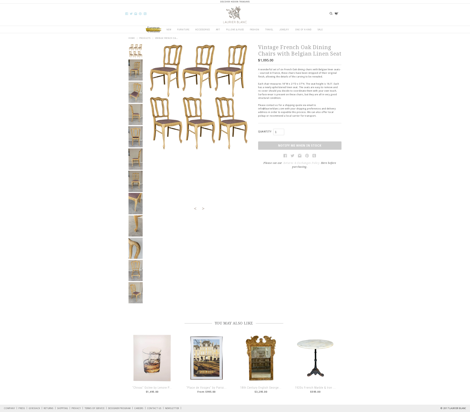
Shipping (63, 408)
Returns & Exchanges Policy (301, 162)
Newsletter (173, 408)
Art (218, 29)
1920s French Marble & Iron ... (315, 387)
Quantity (264, 131)
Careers (140, 408)
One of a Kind (303, 29)
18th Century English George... (260, 387)
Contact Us (155, 408)
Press (23, 408)
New (169, 29)
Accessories (202, 29)
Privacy (77, 408)
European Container (154, 29)
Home (132, 38)
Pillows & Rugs (235, 29)
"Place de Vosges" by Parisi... (206, 387)
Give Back (36, 408)
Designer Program (120, 408)
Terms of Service (95, 408)
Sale (320, 29)
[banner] (235, 15)
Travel (269, 29)
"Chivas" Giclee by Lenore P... (152, 387)
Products (144, 38)
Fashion (254, 29)
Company (10, 408)
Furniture (183, 29)
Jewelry (284, 29)
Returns (50, 408)
